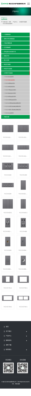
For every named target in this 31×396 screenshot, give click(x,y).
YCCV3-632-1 (8, 212)
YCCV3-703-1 (8, 306)
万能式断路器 (8, 43)
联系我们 (8, 349)
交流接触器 (7, 47)
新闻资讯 (8, 340)
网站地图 (17, 383)
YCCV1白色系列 (9, 113)
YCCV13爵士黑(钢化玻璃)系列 (13, 109)
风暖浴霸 (6, 117)
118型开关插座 (23, 21)
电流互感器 (7, 64)
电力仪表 (6, 60)
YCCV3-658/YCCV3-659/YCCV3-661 (23, 269)
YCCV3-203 (23, 175)
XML (13, 383)
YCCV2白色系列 (9, 76)
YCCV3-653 (7, 250)
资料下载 (8, 345)
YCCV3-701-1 (8, 288)
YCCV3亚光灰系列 (7, 23)
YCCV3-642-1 (23, 212)
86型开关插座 (8, 68)
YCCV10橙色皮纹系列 (11, 99)
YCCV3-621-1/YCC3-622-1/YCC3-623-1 (23, 193)
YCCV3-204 (7, 193)
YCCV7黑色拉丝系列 (10, 90)
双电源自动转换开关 (10, 51)
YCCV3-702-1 (23, 288)
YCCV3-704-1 (23, 306)
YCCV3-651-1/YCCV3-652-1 (8, 231)
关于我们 (8, 331)
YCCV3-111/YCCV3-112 (8, 137)
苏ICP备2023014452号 (24, 381)
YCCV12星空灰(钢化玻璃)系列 (13, 106)
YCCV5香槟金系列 (10, 83)
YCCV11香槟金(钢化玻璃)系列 (13, 103)
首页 (10, 21)
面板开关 (6, 56)
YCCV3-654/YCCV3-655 (23, 250)
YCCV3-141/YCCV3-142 (23, 156)
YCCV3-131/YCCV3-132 (8, 156)
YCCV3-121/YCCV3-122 (23, 137)
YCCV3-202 (7, 175)
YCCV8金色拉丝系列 (10, 93)
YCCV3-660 (23, 231)
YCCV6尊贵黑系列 (10, 86)
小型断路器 (7, 34)
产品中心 (4, 18)
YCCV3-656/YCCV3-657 (8, 269)
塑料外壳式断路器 (9, 38)
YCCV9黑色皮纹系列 (10, 96)
